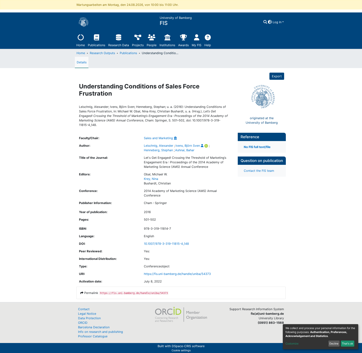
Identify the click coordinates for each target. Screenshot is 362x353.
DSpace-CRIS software (188, 346)
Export (277, 76)
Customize (291, 343)
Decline (333, 343)
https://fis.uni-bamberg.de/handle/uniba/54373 (177, 274)
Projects (138, 45)
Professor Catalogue (92, 336)
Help (207, 45)
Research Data (118, 45)
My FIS (196, 45)
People (151, 45)
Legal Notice (87, 313)
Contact (84, 309)
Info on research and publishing (100, 332)
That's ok (347, 343)
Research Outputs (102, 53)
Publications (96, 45)
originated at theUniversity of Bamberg (262, 120)
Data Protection (89, 318)
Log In (277, 22)
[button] (270, 22)
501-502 (150, 219)
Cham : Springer (155, 203)
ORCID (82, 323)
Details (82, 62)
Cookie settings (181, 350)
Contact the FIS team (259, 171)
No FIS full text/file (257, 147)
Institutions (167, 45)
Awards (183, 45)
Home (80, 45)
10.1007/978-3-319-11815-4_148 (166, 244)
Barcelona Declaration (94, 327)
